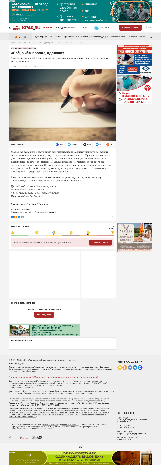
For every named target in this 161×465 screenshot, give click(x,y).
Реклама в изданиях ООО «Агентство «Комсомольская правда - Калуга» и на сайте (55, 377)
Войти (150, 27)
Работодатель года (116, 37)
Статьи (83, 27)
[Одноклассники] (15, 217)
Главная (12, 43)
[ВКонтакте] (12, 217)
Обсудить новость (100, 242)
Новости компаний (21, 341)
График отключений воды (76, 37)
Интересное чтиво (137, 37)
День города (41, 37)
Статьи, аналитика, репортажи (41, 43)
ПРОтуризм (55, 37)
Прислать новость (130, 27)
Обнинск (17, 29)
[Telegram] (22, 217)
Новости (48, 27)
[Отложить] (41, 66)
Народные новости (66, 27)
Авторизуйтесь (44, 315)
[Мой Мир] (19, 217)
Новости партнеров (70, 424)
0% (12, 234)
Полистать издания (16, 364)
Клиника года (97, 37)
